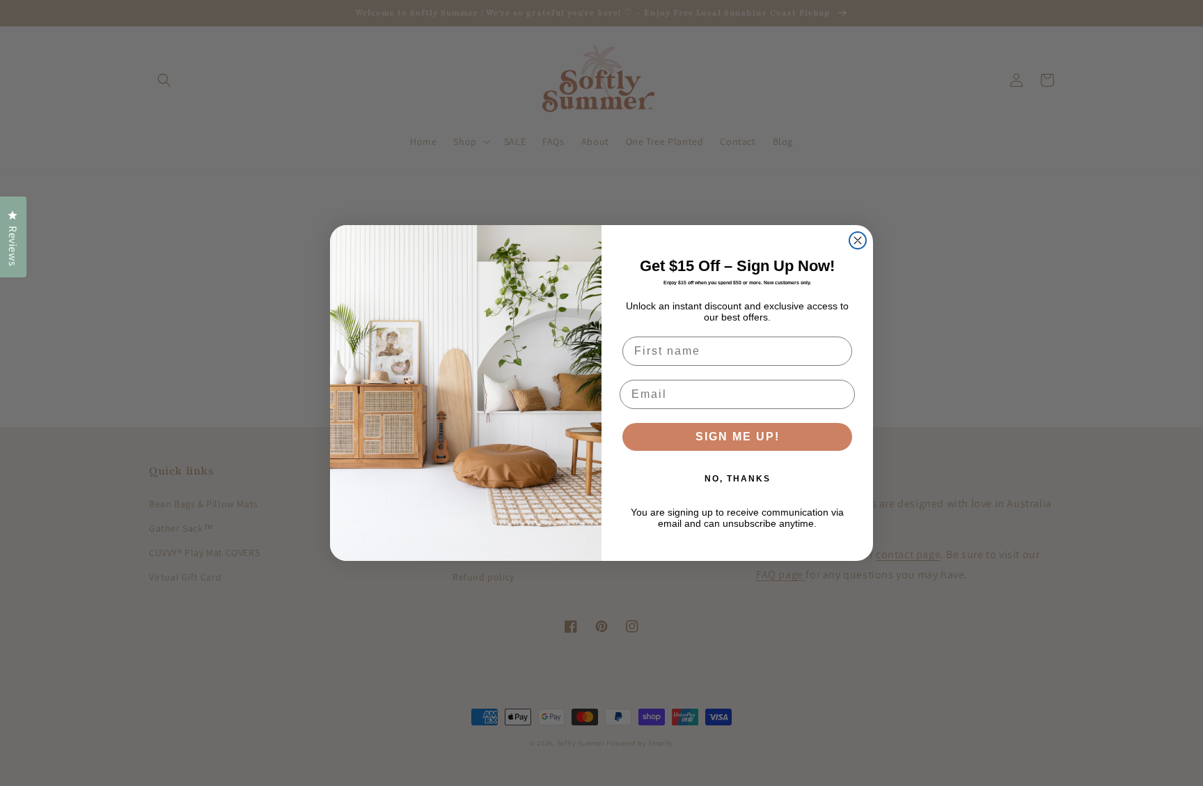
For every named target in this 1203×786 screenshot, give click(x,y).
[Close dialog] (857, 240)
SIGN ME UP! (737, 436)
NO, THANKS (738, 479)
